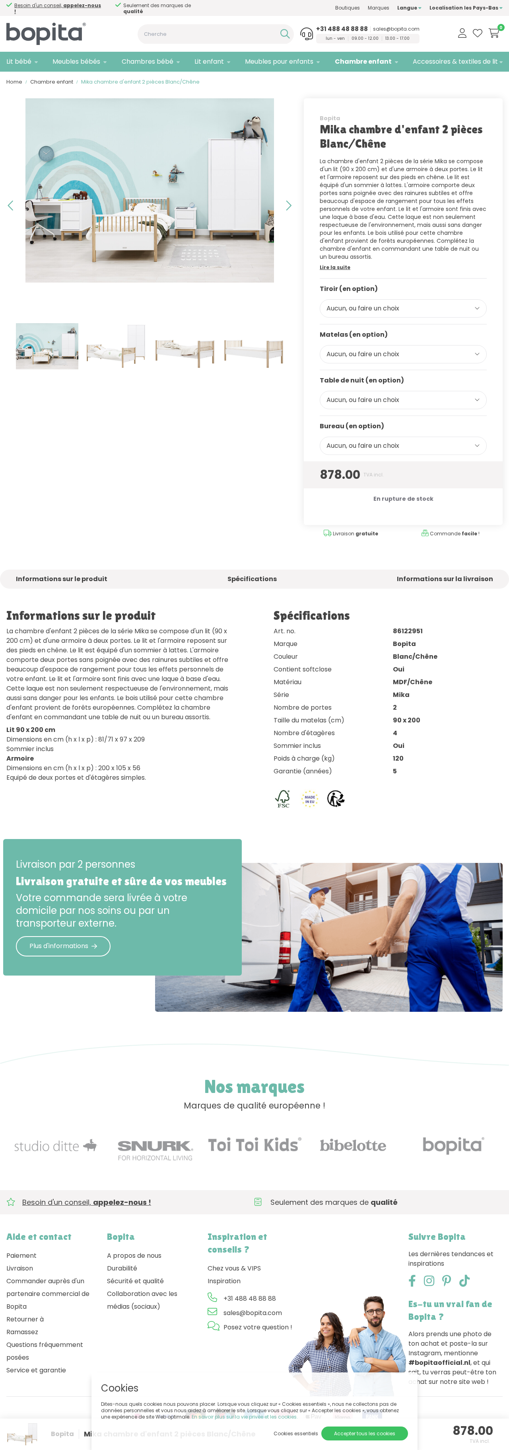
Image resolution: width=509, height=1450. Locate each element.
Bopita (330, 118)
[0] (494, 33)
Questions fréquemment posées (44, 1351)
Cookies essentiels (296, 1433)
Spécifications (252, 579)
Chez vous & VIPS (234, 1268)
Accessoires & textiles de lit (455, 61)
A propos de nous (134, 1255)
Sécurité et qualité (135, 1281)
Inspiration (224, 1281)
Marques (378, 7)
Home (14, 81)
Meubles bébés (76, 61)
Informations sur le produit (61, 579)
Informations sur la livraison (445, 579)
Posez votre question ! (257, 1327)
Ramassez (22, 1332)
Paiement (21, 1255)
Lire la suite (335, 267)
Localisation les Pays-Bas (464, 7)
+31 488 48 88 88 (342, 29)
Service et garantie (36, 1370)
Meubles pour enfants (279, 61)
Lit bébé (18, 61)
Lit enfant (209, 61)
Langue (407, 7)
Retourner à (25, 1319)
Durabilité (122, 1268)
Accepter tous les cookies (364, 1433)
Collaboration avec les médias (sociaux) (142, 1300)
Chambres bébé (147, 61)
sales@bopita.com (396, 29)
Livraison (19, 1268)
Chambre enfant (363, 61)
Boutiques (347, 7)
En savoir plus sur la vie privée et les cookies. (245, 1416)
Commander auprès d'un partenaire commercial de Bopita (47, 1293)
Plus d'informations (58, 945)
